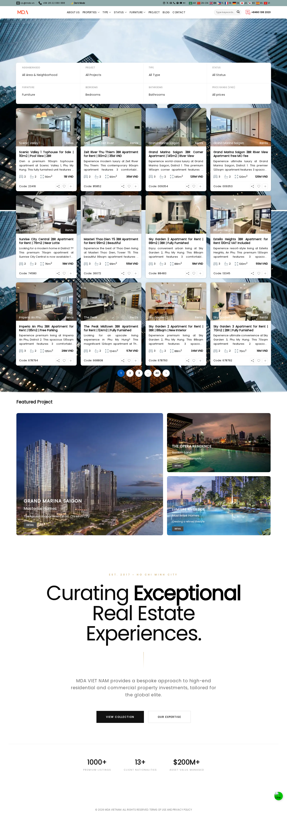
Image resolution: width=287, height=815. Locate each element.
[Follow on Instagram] (164, 3)
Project (154, 12)
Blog (166, 12)
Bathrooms (156, 87)
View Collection (120, 717)
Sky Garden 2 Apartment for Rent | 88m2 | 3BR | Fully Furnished (176, 241)
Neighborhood (31, 67)
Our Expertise (169, 717)
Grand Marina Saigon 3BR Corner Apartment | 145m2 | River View (176, 154)
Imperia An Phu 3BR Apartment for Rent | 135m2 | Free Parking (46, 328)
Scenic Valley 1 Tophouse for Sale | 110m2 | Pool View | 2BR (46, 154)
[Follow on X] (167, 3)
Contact (178, 12)
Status (119, 12)
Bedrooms (92, 87)
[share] (58, 186)
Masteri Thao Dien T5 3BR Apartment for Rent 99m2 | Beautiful (111, 241)
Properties (90, 12)
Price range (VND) (223, 87)
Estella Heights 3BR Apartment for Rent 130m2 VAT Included (240, 241)
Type (105, 12)
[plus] (71, 186)
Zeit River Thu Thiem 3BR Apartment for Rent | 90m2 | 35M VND (111, 154)
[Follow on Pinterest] (177, 3)
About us (73, 12)
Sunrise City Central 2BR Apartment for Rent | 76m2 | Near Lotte (46, 241)
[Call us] (174, 3)
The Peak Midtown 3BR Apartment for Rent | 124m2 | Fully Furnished (111, 328)
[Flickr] (184, 3)
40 (157, 373)
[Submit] (238, 12)
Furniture (136, 12)
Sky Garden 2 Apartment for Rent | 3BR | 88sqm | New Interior (176, 328)
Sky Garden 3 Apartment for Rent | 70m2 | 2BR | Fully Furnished (240, 328)
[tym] (64, 186)
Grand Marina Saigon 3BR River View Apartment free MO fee (240, 154)
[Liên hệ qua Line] (278, 796)
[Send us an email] (171, 3)
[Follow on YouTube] (181, 3)
